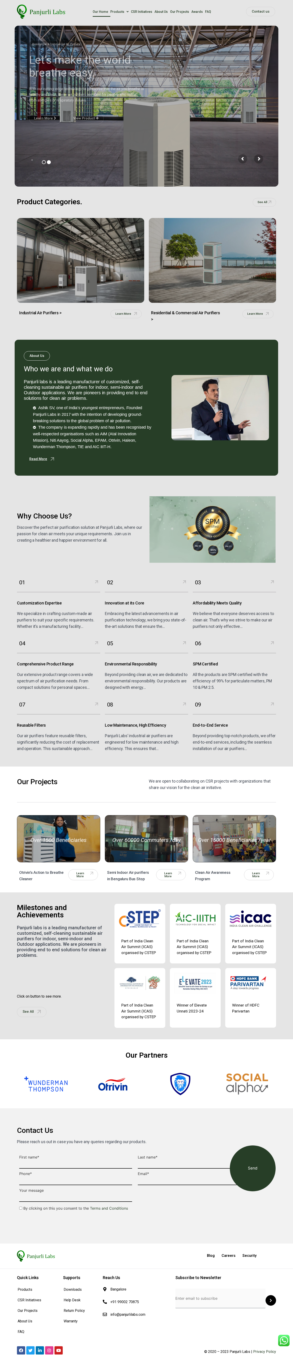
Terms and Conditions (109, 1208)
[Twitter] (30, 1350)
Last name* (147, 1157)
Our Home (100, 12)
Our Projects (179, 12)
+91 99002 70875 (124, 1302)
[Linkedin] (40, 1350)
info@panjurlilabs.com (127, 1314)
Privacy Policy (264, 1351)
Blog (211, 1255)
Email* (143, 1174)
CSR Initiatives (141, 12)
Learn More (44, 118)
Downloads (73, 1289)
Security (249, 1255)
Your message (31, 1191)
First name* (29, 1157)
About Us (161, 12)
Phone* (25, 1174)
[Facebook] (21, 1350)
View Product (84, 118)
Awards (197, 12)
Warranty (71, 1321)
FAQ (208, 12)
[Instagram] (49, 1350)
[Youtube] (58, 1350)
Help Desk (72, 1300)
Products (117, 12)
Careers (229, 1255)
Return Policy (74, 1310)
